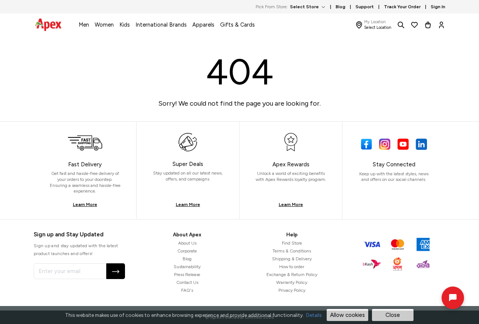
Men (84, 24)
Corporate (187, 251)
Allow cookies (347, 315)
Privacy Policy (291, 290)
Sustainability (187, 266)
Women (104, 24)
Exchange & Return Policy (291, 274)
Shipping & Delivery (292, 258)
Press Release (187, 274)
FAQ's (187, 290)
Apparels (203, 24)
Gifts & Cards (237, 24)
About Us (187, 243)
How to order (291, 266)
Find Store (292, 243)
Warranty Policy (291, 282)
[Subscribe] (115, 271)
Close (392, 315)
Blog (187, 258)
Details (313, 315)
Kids (124, 24)
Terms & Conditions (291, 251)
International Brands (161, 24)
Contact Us (187, 282)
